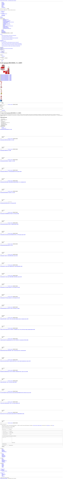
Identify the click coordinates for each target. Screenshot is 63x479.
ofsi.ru (53, 425)
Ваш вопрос (13, 442)
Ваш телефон (11, 432)
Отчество (10, 429)
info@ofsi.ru (48, 425)
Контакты (3, 6)
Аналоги (3, 127)
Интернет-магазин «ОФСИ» (3, 478)
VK (2, 60)
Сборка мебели (4, 456)
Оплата (3, 453)
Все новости (1, 40)
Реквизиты (3, 450)
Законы (3, 466)
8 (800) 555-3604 (2, 52)
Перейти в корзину (10, 104)
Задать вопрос (3, 7)
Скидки (3, 459)
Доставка (3, 454)
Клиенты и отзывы (4, 451)
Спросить (3, 446)
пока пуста (1, 17)
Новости (1, 34)
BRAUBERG (3, 110)
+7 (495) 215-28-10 (35, 425)
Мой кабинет (3, 15)
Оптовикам (3, 4)
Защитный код (11, 445)
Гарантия (3, 465)
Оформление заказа (4, 460)
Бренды (3, 464)
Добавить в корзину (15, 104)
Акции (2, 5)
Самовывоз (3, 3)
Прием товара (3, 455)
